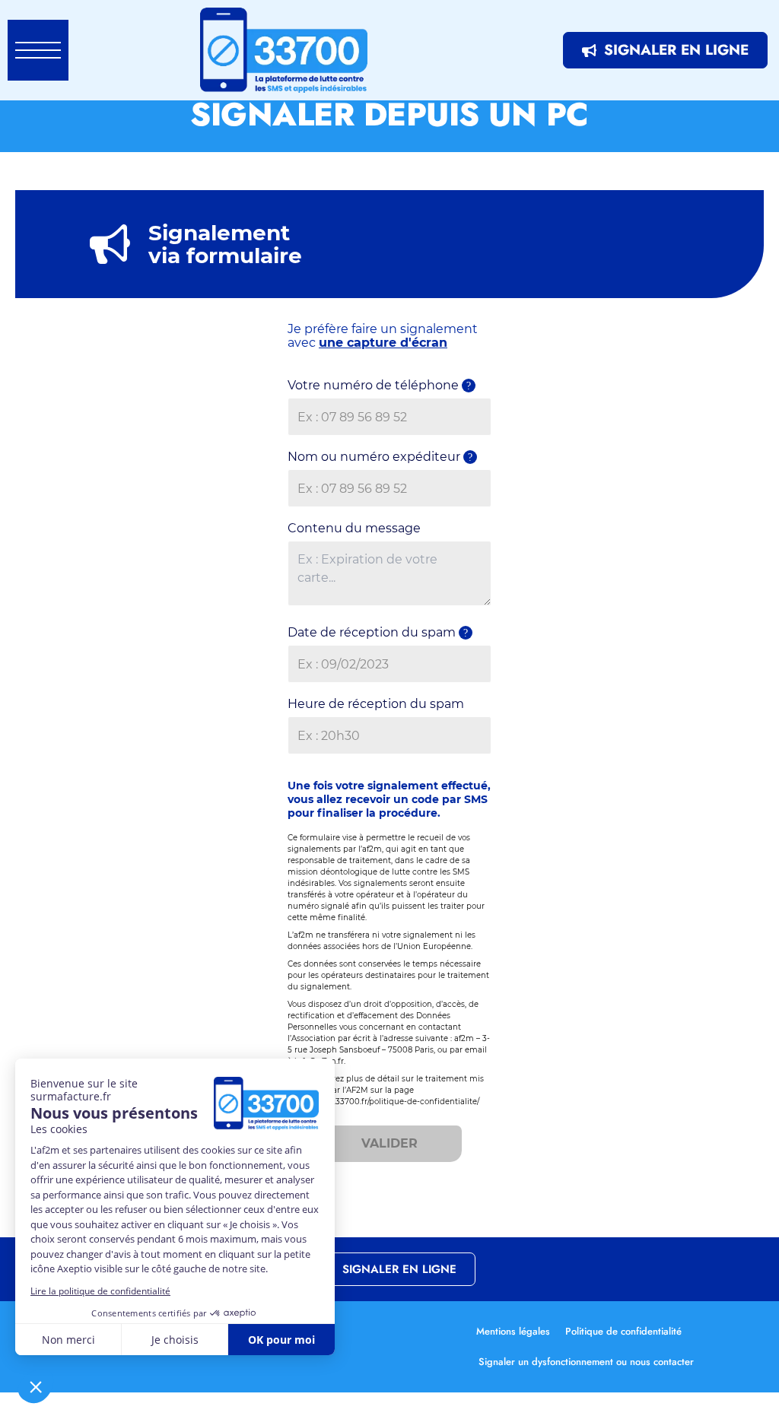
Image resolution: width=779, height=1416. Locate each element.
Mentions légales (513, 1331)
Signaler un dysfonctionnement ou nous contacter (586, 1361)
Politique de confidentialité (623, 1331)
